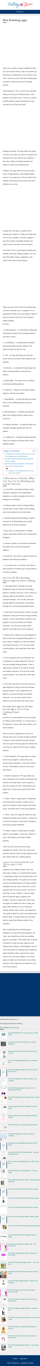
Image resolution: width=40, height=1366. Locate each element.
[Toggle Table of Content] (33, 450)
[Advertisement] (20, 46)
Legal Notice (23, 1358)
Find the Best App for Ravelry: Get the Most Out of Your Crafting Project (19, 465)
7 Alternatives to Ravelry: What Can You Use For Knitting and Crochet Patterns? (20, 455)
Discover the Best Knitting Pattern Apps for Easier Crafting (19, 460)
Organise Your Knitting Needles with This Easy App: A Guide (21, 472)
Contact (15, 1358)
